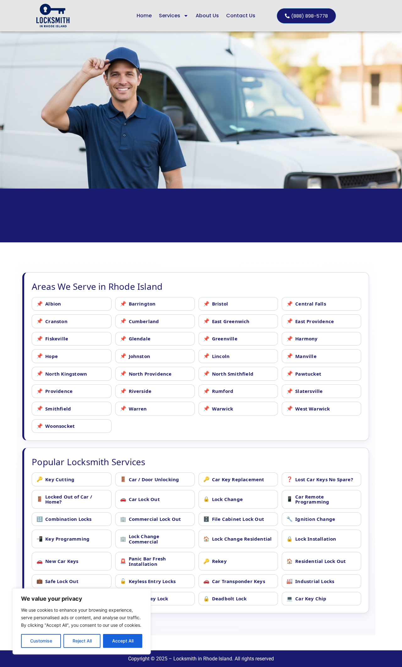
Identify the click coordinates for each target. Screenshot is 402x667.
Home (144, 15)
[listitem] (71, 304)
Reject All (82, 640)
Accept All (122, 640)
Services (169, 15)
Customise (41, 640)
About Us (207, 15)
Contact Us (240, 15)
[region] (82, 621)
